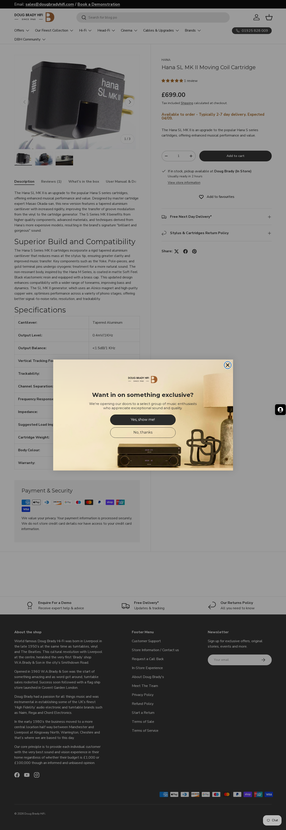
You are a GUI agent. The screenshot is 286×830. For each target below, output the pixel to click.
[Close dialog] (227, 365)
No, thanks (142, 432)
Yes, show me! (143, 419)
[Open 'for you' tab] (280, 409)
